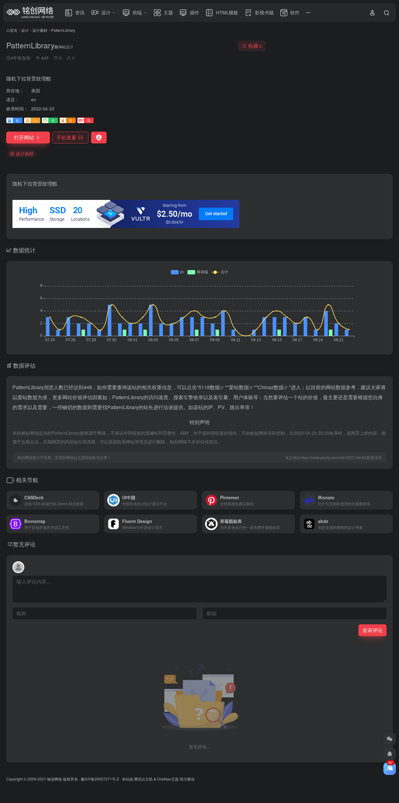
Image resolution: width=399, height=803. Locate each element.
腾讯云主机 (143, 778)
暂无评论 (24, 544)
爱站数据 (239, 387)
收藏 (255, 45)
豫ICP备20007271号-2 (100, 778)
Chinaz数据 (271, 387)
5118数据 (209, 387)
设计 (25, 30)
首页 (13, 30)
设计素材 (39, 30)
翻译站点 (62, 46)
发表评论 (372, 630)
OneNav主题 (168, 778)
